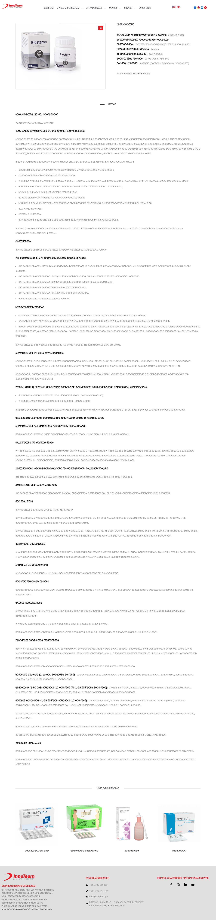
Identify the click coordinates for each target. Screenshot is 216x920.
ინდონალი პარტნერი (84, 850)
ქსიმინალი (179, 850)
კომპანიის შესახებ (68, 8)
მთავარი (48, 8)
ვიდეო (128, 8)
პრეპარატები (141, 73)
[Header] (195, 7)
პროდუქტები (94, 8)
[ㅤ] (173, 9)
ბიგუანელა (132, 850)
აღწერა (112, 104)
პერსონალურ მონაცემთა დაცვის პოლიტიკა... (27, 909)
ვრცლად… (43, 906)
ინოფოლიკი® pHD (37, 850)
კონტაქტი (145, 8)
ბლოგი (113, 8)
